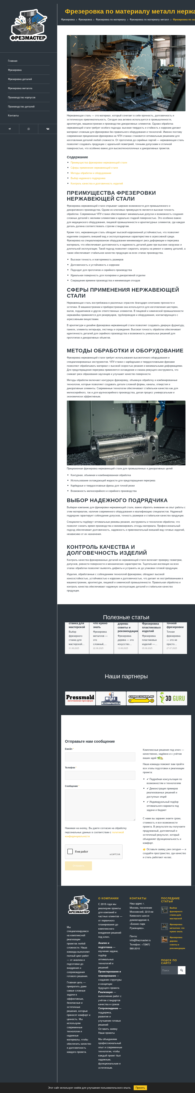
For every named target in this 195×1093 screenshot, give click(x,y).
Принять (140, 1087)
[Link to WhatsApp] (28, 129)
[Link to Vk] (47, 129)
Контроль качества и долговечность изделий (97, 183)
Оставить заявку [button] (107, 1029)
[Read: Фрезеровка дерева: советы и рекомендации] (164, 939)
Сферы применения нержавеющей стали (94, 167)
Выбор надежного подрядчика (88, 178)
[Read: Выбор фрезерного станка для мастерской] (164, 910)
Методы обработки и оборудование (91, 173)
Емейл (69, 749)
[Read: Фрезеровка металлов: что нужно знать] (164, 926)
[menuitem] (28, 61)
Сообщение (72, 786)
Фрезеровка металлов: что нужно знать (177, 928)
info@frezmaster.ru (140, 940)
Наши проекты (106, 1033)
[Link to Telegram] (9, 129)
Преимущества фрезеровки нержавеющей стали (99, 162)
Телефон (71, 767)
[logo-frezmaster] (29, 26)
